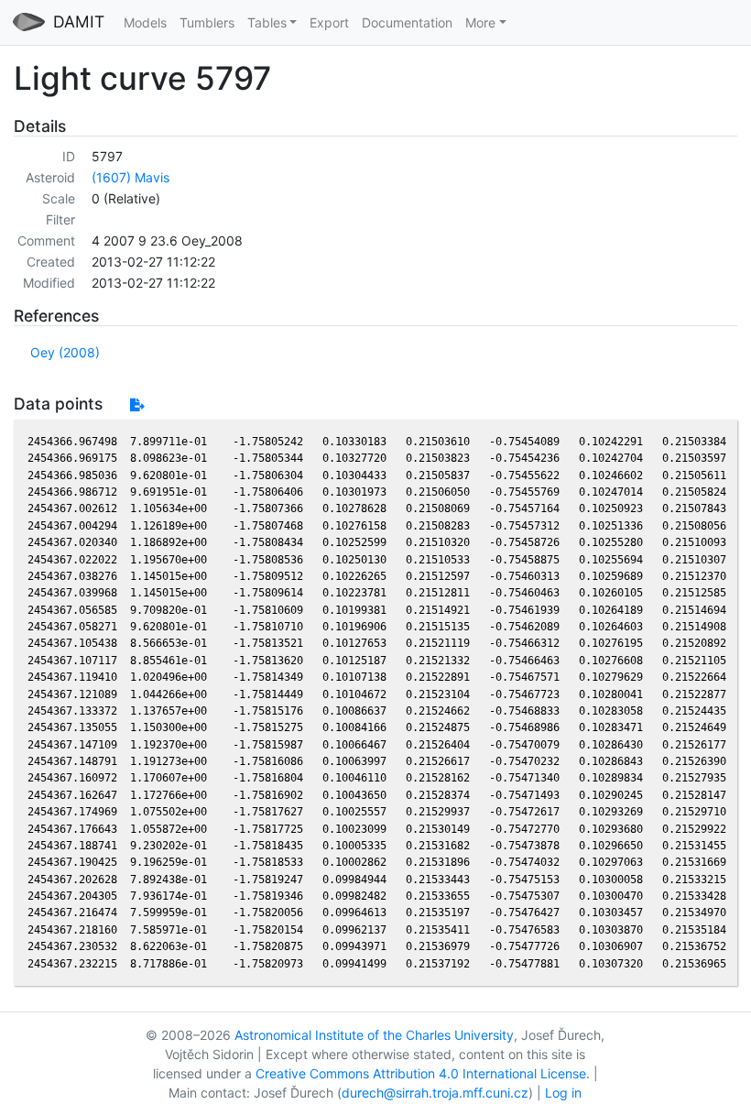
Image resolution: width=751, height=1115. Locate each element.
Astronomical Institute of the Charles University (374, 1035)
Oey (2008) (65, 352)
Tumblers (207, 22)
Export (329, 22)
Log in (563, 1092)
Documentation (407, 22)
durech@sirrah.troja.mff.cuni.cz (435, 1092)
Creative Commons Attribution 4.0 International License (421, 1073)
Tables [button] (267, 22)
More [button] (480, 22)
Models (145, 22)
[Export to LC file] (136, 404)
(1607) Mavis (130, 177)
